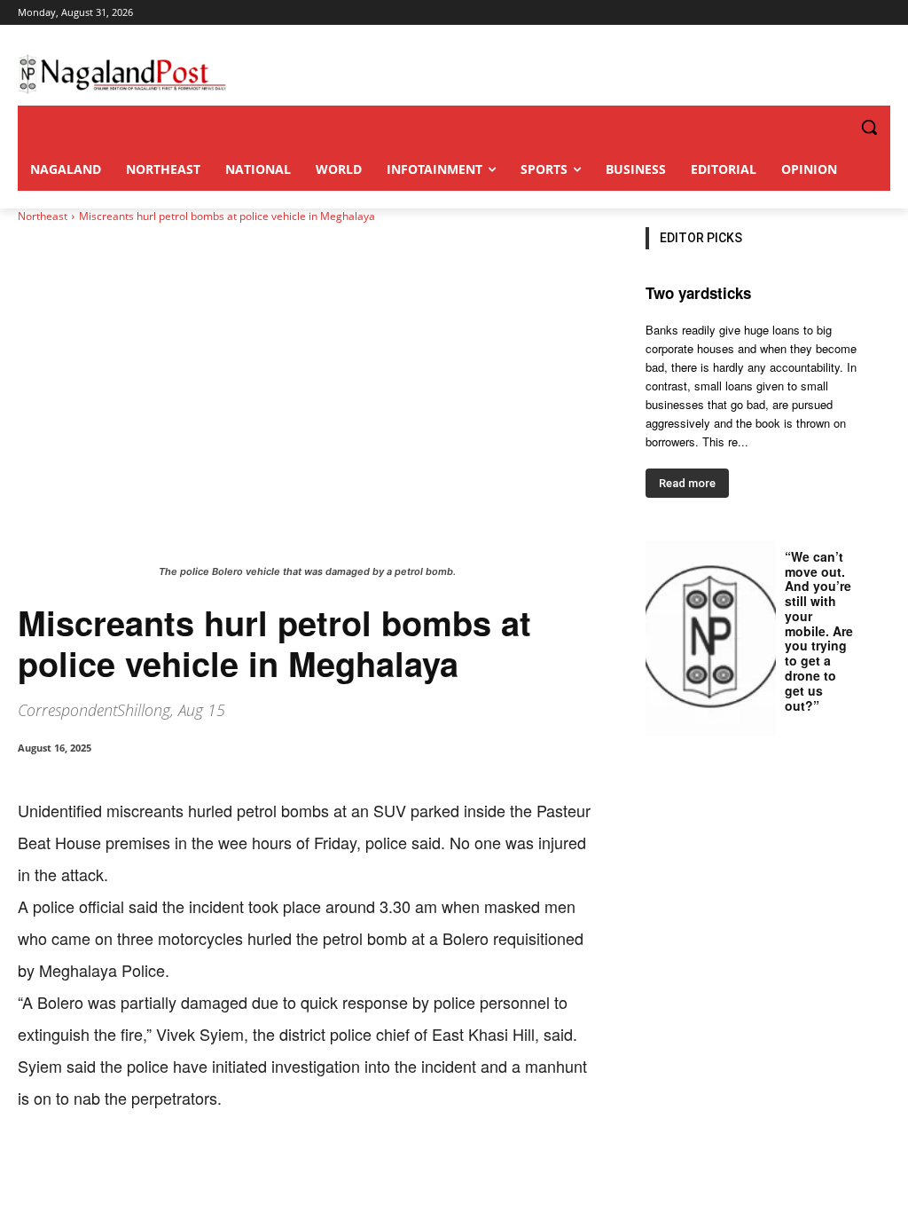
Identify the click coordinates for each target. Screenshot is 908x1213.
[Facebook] (140, 1168)
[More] (385, 1168)
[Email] (303, 1168)
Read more (687, 483)
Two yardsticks (698, 292)
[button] (833, 127)
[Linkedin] (262, 1168)
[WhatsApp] (221, 1168)
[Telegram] (344, 1168)
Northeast (42, 216)
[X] (181, 1168)
